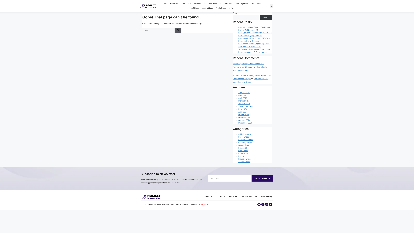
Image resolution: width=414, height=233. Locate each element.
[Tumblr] (270, 204)
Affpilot (203, 204)
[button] (271, 6)
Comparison (186, 4)
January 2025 (244, 104)
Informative (174, 4)
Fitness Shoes (256, 4)
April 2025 (242, 98)
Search (236, 13)
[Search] (178, 30)
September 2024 (245, 106)
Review (231, 8)
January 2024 (244, 120)
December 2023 (245, 123)
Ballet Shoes (229, 4)
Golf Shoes (195, 8)
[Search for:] (158, 30)
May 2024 (242, 109)
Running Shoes (207, 8)
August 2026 (244, 93)
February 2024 (244, 117)
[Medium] (259, 204)
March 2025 (243, 101)
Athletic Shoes (199, 4)
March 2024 (243, 115)
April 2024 (242, 112)
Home (165, 4)
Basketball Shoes (214, 4)
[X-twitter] (262, 204)
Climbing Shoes (242, 4)
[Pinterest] (266, 204)
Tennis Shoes (221, 8)
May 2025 (242, 95)
